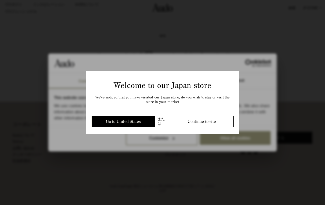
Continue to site (202, 121)
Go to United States (123, 121)
